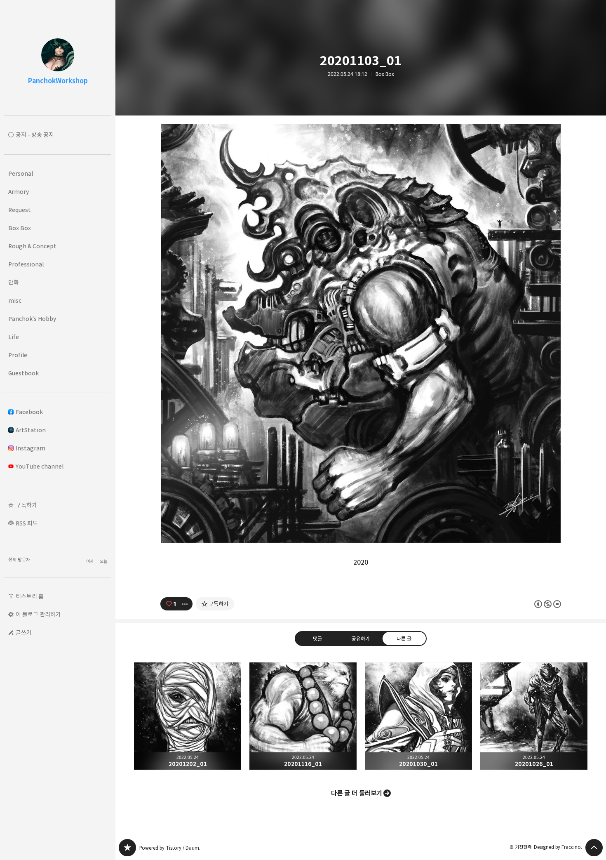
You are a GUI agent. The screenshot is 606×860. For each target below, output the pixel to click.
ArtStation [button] (31, 430)
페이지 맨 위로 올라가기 (594, 848)
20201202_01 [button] (187, 716)
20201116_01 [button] (303, 716)
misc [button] (14, 300)
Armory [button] (18, 192)
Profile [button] (17, 355)
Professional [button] (26, 264)
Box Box (385, 74)
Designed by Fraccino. (558, 847)
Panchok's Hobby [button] (32, 319)
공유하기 (361, 638)
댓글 (317, 638)
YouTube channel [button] (39, 466)
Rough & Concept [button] (32, 246)
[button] (57, 505)
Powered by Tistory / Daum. (169, 848)
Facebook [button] (29, 412)
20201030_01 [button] (418, 716)
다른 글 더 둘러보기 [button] (356, 793)
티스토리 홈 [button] (30, 596)
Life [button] (13, 337)
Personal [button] (20, 173)
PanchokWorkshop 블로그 (127, 848)
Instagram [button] (30, 448)
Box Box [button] (19, 228)
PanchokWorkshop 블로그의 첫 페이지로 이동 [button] (57, 57)
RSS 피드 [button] (27, 523)
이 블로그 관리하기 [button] (38, 614)
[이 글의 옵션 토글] (186, 603)
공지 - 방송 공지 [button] (35, 135)
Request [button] (19, 210)
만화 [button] (13, 282)
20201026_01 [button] (533, 716)
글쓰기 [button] (24, 632)
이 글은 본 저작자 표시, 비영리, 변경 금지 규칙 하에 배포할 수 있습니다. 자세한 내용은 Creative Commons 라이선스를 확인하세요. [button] (547, 604)
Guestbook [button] (23, 373)
